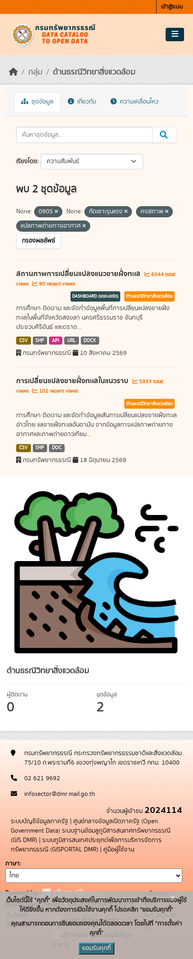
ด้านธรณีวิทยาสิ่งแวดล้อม (94, 72)
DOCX (89, 340)
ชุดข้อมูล (41, 101)
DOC (56, 447)
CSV (23, 340)
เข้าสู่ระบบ (172, 7)
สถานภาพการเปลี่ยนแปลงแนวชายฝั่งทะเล (79, 274)
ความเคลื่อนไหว (138, 101)
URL (71, 340)
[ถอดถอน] (56, 212)
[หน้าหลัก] (13, 72)
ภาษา (12, 863)
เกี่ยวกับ (85, 101)
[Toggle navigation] (175, 34)
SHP (39, 340)
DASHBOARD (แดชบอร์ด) (95, 296)
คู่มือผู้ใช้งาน (118, 849)
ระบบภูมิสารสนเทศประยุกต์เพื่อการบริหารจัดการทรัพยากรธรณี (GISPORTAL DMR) (86, 845)
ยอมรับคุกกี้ (96, 948)
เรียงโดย (26, 161)
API (55, 340)
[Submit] (164, 135)
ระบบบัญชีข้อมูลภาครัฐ (39, 821)
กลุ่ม (35, 72)
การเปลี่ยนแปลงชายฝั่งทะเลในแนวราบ (73, 381)
